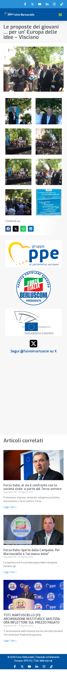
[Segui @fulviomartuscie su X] (33, 343)
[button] (60, 14)
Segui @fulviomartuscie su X (33, 351)
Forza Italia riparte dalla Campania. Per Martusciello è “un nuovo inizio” (31, 552)
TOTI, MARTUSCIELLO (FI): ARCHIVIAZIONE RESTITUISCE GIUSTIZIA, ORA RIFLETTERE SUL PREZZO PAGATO (31, 619)
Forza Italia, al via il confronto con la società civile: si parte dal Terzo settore (32, 487)
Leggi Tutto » (9, 507)
